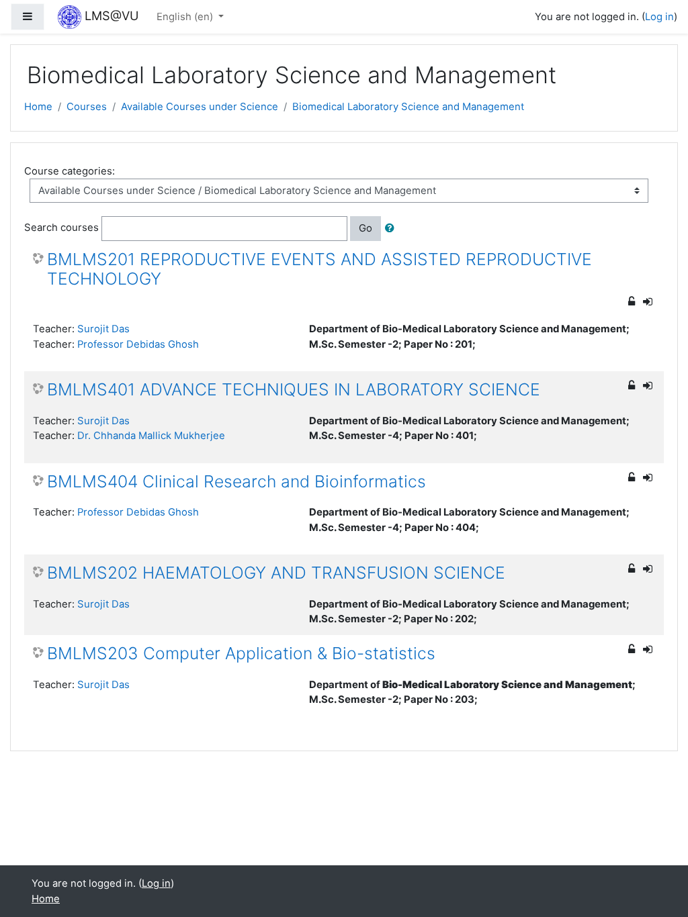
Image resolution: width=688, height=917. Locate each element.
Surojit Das (103, 329)
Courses (87, 107)
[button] (392, 228)
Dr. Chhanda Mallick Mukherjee (151, 436)
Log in (659, 17)
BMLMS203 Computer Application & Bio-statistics (241, 653)
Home (38, 107)
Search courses (61, 228)
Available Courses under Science (199, 107)
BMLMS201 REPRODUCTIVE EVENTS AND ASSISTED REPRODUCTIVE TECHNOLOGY (319, 269)
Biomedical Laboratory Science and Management (408, 107)
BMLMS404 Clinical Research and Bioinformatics (236, 481)
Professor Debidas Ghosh (138, 344)
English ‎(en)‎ (186, 17)
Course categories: (69, 171)
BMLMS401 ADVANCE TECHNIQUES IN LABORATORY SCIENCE (293, 389)
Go (365, 228)
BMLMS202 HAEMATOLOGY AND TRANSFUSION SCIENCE (276, 573)
